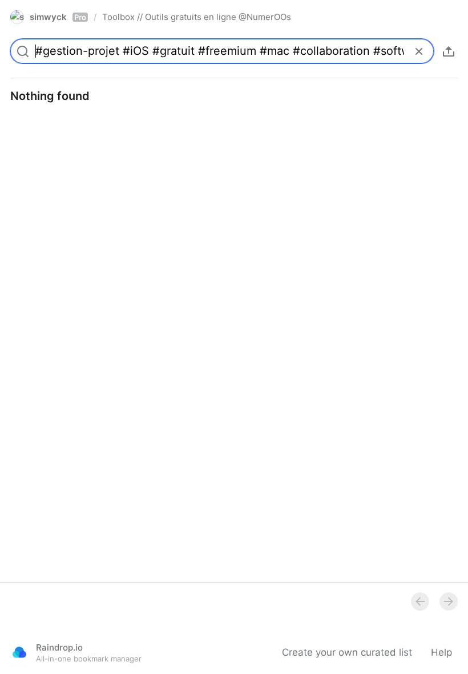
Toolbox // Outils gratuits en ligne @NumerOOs (196, 16)
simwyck (58, 16)
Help (441, 652)
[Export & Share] (448, 51)
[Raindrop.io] (19, 652)
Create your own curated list (347, 652)
